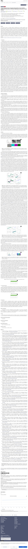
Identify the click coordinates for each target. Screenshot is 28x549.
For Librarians (16, 521)
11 (14, 50)
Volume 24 (7, 2)
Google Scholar (13, 331)
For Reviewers (16, 519)
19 (26, 57)
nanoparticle (5, 37)
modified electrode (9, 37)
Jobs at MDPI (2, 522)
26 (24, 71)
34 (19, 81)
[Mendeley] (8, 473)
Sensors (4, 2)
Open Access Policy (3, 520)
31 (26, 77)
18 (5, 136)
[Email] (1, 473)
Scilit (1, 529)
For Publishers (16, 522)
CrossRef (16, 331)
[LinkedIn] (3, 473)
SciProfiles (2, 530)
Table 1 (3, 273)
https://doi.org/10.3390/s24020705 (11, 18)
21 (10, 61)
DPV (16, 37)
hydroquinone (13, 37)
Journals (2, 2)
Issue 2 (10, 2)
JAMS (1, 532)
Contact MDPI (2, 521)
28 (22, 75)
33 (14, 78)
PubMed (13, 334)
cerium (18, 37)
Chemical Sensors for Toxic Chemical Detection (16, 21)
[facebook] (5, 473)
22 (11, 61)
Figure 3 (20, 215)
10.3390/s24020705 (14, 2)
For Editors (15, 520)
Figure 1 (24, 151)
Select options (2, 538)
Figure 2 (2, 164)
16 (23, 53)
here (5, 489)
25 (20, 63)
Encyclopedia (2, 531)
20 (10, 222)
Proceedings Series (3, 533)
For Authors (15, 518)
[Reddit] (7, 473)
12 (19, 50)
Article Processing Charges (4, 518)
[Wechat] (6, 473)
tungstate (20, 37)
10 (13, 50)
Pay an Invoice (2, 519)
